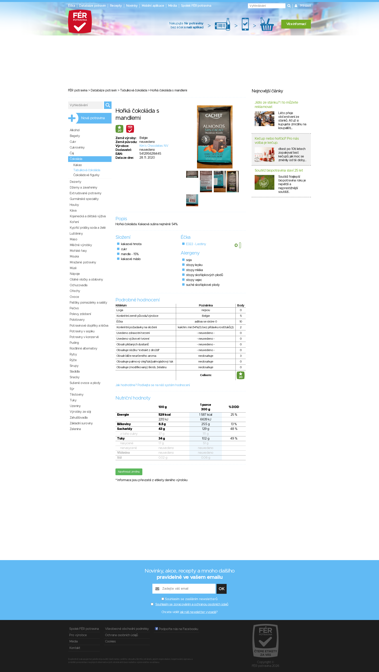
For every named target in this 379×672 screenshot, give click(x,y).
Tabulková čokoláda (133, 90)
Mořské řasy (78, 250)
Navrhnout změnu (129, 471)
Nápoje (75, 273)
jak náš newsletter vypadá (198, 612)
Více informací (296, 24)
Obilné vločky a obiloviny (86, 279)
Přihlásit (305, 5)
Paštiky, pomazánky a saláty (88, 302)
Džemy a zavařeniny (83, 187)
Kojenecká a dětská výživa (88, 216)
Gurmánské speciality (84, 199)
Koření (74, 222)
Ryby (73, 354)
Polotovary (77, 319)
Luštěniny (76, 233)
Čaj (72, 153)
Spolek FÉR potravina (196, 5)
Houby (74, 204)
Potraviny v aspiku (82, 331)
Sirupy (74, 365)
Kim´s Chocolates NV (153, 145)
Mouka (74, 256)
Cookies (110, 641)
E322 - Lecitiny (196, 244)
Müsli (73, 268)
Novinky (132, 5)
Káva (73, 210)
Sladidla (75, 371)
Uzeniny (75, 406)
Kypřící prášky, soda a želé (88, 227)
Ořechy (75, 291)
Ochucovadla (78, 285)
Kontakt (74, 648)
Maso (73, 239)
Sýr (72, 388)
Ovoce (74, 296)
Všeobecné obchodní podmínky (127, 628)
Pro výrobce (78, 635)
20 (119, 130)
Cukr (73, 141)
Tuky (73, 400)
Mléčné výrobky (81, 245)
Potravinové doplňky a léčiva (89, 325)
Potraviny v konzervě (84, 337)
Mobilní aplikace (153, 5)
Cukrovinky (77, 147)
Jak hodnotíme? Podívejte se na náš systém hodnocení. (152, 385)
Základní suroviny (81, 423)
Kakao (77, 165)
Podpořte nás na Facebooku (178, 629)
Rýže (73, 360)
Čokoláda (76, 159)
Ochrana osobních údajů (121, 635)
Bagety (75, 136)
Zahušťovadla (78, 417)
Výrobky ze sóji (80, 411)
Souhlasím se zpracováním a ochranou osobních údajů (191, 604)
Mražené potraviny (83, 262)
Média (172, 5)
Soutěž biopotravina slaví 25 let (279, 170)
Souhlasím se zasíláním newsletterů (191, 599)
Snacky (74, 377)
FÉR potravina (77, 90)
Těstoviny (76, 394)
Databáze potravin (92, 5)
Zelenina (75, 429)
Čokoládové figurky (86, 175)
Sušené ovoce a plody (85, 383)
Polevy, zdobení (80, 314)
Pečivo (74, 308)
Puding (74, 342)
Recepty (116, 5)
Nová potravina (93, 118)
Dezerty (75, 181)
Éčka (71, 5)
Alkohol (74, 130)
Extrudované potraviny (85, 193)
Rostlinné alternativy (83, 348)
